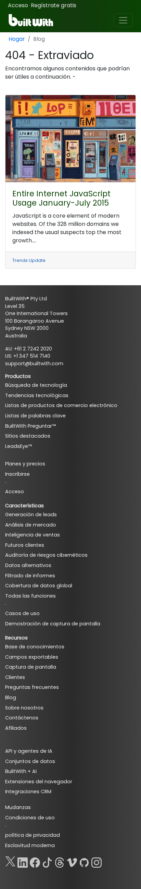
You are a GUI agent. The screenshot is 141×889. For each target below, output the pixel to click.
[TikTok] (47, 861)
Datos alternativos (28, 565)
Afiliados (16, 728)
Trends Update (29, 260)
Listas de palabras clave (35, 415)
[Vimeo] (72, 861)
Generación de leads (31, 514)
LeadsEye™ (18, 446)
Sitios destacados (27, 435)
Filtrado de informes (30, 575)
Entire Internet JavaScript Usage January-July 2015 (61, 198)
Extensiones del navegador (38, 781)
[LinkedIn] (22, 861)
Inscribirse (17, 474)
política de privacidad (32, 835)
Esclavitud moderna (30, 845)
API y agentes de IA (28, 751)
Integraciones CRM (28, 791)
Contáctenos (21, 717)
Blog (10, 697)
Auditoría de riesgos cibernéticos (46, 555)
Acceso (18, 5)
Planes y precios (25, 463)
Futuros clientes (24, 545)
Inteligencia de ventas (32, 534)
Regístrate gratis (53, 5)
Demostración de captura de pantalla (52, 623)
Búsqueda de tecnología (36, 385)
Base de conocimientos (34, 646)
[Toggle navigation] (123, 20)
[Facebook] (35, 861)
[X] (10, 861)
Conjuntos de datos (30, 761)
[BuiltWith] (31, 20)
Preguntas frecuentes (32, 687)
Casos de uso (22, 613)
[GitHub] (84, 861)
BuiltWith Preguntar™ (30, 426)
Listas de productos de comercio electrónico (61, 405)
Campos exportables (31, 657)
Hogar (17, 39)
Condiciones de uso (30, 817)
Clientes (15, 677)
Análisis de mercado (30, 524)
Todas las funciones (30, 595)
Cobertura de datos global (38, 585)
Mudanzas (18, 807)
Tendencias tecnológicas (36, 395)
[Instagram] (96, 861)
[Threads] (59, 861)
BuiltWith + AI (21, 771)
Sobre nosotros (24, 707)
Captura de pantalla (30, 666)
